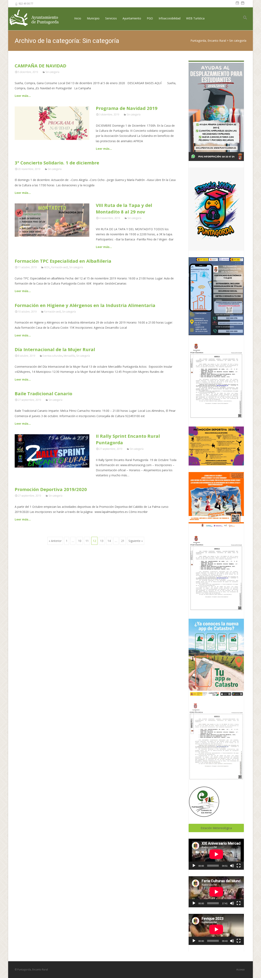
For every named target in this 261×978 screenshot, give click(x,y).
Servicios (111, 18)
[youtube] (242, 5)
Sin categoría (52, 72)
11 (87, 541)
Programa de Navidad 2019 (126, 108)
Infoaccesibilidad (169, 18)
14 (109, 541)
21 (122, 541)
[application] (216, 854)
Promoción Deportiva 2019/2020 (51, 489)
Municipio (93, 18)
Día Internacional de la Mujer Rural (55, 349)
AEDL (47, 267)
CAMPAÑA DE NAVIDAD (40, 66)
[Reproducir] (194, 866)
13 (101, 541)
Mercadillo (69, 355)
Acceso (240, 969)
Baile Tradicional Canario (43, 393)
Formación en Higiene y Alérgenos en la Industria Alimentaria (85, 305)
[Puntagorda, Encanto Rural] (37, 18)
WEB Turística (195, 18)
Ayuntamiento (132, 18)
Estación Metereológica (216, 828)
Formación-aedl (59, 267)
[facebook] (237, 5)
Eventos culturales (52, 355)
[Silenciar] (232, 866)
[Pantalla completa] (239, 866)
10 (79, 541)
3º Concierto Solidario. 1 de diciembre (57, 163)
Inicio (77, 18)
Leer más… (23, 96)
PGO (150, 18)
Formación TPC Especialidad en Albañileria (63, 261)
